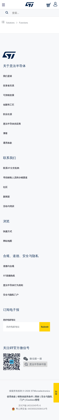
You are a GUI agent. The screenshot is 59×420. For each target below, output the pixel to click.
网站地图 (7, 241)
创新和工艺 (8, 104)
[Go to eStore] (49, 5)
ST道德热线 (9, 275)
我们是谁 (7, 76)
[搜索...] (7, 12)
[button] (4, 4)
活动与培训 (8, 206)
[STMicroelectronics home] (29, 4)
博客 (5, 133)
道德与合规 (8, 266)
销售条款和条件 (25, 396)
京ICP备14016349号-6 (29, 405)
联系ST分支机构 (11, 168)
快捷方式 (7, 231)
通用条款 (7, 143)
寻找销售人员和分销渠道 (15, 177)
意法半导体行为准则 (13, 285)
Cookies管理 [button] (32, 400)
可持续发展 (8, 95)
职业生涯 (7, 114)
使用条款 (11, 396)
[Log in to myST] (55, 4)
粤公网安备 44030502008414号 (31, 408)
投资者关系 (8, 85)
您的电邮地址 (9, 320)
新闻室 (6, 196)
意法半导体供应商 (12, 123)
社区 (5, 187)
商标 (37, 396)
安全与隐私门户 (11, 294)
